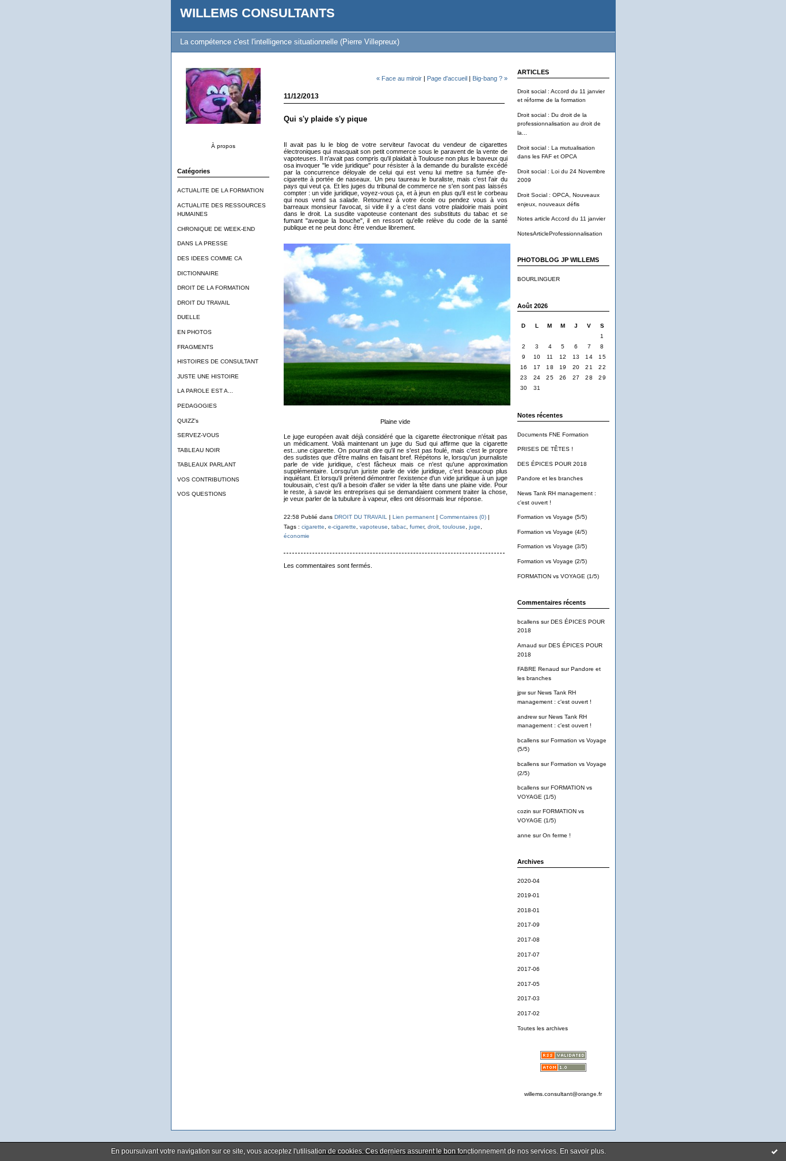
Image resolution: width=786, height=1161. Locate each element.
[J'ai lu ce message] (774, 1151)
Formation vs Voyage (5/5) (552, 517)
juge (474, 526)
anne (524, 835)
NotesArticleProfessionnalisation (559, 233)
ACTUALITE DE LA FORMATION (220, 190)
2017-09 (528, 924)
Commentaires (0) (463, 517)
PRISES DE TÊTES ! (545, 449)
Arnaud (527, 645)
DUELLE (188, 317)
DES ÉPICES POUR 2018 (552, 464)
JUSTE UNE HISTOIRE (208, 376)
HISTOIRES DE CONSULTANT (217, 361)
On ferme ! (557, 835)
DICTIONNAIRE (198, 273)
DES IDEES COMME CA (209, 258)
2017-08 (528, 939)
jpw (521, 692)
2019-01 (528, 895)
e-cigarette (342, 526)
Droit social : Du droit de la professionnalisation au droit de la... (559, 124)
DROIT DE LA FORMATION (213, 287)
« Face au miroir (399, 78)
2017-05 (528, 984)
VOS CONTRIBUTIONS (208, 479)
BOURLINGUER (538, 279)
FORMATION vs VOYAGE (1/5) (558, 576)
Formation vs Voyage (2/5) (552, 561)
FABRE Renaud (538, 669)
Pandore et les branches (550, 478)
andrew (527, 717)
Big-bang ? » (490, 78)
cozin (524, 811)
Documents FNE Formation (553, 434)
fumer (417, 526)
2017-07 (528, 954)
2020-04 (528, 881)
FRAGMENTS (195, 347)
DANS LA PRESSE (202, 243)
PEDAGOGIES (197, 406)
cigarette (313, 526)
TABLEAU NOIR (198, 450)
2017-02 (528, 1013)
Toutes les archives (542, 1028)
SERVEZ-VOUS (198, 435)
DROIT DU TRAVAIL (203, 302)
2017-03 (528, 998)
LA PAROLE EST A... (205, 391)
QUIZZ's (188, 421)
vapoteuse (374, 526)
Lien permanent (413, 517)
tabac (398, 526)
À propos (223, 146)
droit (433, 526)
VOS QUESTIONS (201, 494)
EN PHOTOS (194, 332)
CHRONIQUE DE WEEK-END (216, 229)
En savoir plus (582, 1151)
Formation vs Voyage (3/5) (552, 546)
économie (297, 536)
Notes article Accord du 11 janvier (561, 218)
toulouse (454, 526)
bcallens (528, 622)
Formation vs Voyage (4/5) (552, 532)
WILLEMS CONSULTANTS (257, 13)
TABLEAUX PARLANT (206, 464)
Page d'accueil (447, 78)
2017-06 (528, 969)
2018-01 (528, 910)
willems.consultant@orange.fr (563, 1094)
